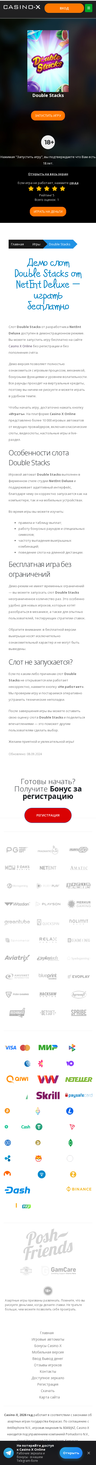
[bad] (31, 188)
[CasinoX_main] (60, 1323)
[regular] (46, 188)
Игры (36, 244)
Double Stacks (59, 244)
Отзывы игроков (48, 1365)
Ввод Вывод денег (47, 1358)
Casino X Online (20, 346)
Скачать (48, 1390)
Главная (17, 244)
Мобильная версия (48, 1352)
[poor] (39, 188)
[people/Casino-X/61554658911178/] (48, 1323)
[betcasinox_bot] (73, 1323)
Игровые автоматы (48, 1339)
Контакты (48, 1371)
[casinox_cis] (35, 1323)
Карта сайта (49, 1397)
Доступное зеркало (48, 1377)
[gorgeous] (62, 188)
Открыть (71, 1453)
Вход (64, 8)
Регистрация (48, 815)
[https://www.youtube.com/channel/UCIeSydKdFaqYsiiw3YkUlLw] (22, 1323)
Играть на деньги (48, 211)
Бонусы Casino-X (48, 1345)
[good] (54, 188)
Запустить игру (48, 115)
